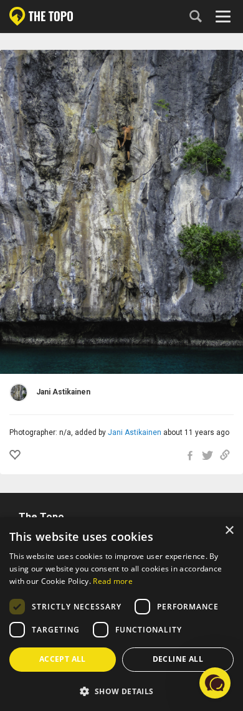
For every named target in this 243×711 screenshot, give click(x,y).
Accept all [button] (62, 659)
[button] (121, 691)
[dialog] (121, 614)
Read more (113, 581)
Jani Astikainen (134, 432)
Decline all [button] (178, 659)
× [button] (229, 530)
